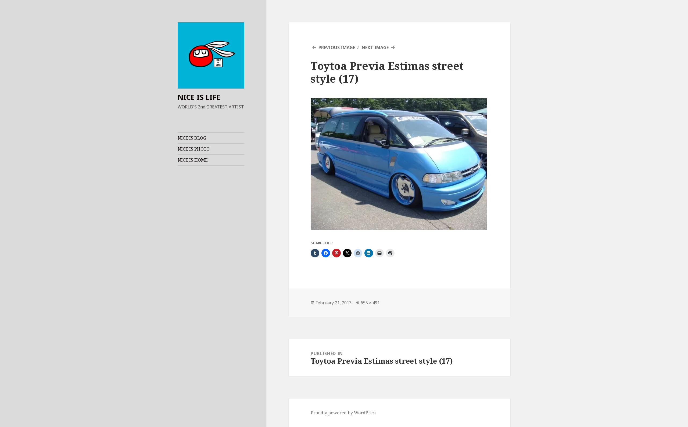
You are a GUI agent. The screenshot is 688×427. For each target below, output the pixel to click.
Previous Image (336, 47)
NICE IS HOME (193, 160)
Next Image (375, 47)
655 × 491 (370, 303)
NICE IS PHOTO (194, 149)
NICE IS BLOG (192, 138)
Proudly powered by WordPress (344, 413)
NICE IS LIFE (199, 97)
